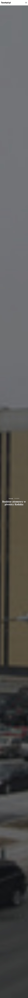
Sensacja (11, 498)
